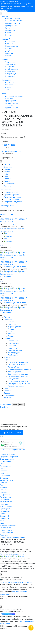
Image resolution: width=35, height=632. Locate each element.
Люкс (7, 89)
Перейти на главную (11, 432)
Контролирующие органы (18, 374)
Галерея (8, 55)
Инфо (3, 93)
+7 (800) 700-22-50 (8, 145)
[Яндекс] (21, 229)
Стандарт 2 (9, 85)
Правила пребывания (16, 386)
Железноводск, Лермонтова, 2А (16, 224)
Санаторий (5, 39)
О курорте (9, 44)
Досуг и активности (11, 199)
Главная (4, 16)
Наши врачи (10, 71)
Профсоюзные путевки (14, 21)
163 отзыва (9, 445)
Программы (9, 67)
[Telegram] (8, 229)
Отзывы (8, 33)
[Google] (15, 229)
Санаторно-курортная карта (19, 383)
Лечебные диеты (11, 69)
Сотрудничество (11, 103)
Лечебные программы (12, 197)
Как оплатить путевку (16, 364)
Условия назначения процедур (19, 369)
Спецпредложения (12, 23)
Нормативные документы (18, 381)
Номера (7, 172)
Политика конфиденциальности (12, 537)
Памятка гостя (10, 98)
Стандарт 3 (9, 87)
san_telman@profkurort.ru (11, 151)
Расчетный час (13, 367)
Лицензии (9, 105)
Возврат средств (14, 372)
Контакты (7, 186)
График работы (11, 101)
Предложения (9, 183)
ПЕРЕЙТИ (3, 11)
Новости (8, 35)
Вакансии (9, 53)
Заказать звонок (6, 221)
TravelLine (4, 407)
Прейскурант (10, 76)
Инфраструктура (11, 46)
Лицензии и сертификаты (18, 376)
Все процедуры (11, 74)
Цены (7, 28)
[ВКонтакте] (2, 229)
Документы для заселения (18, 362)
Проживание (6, 80)
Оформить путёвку (11, 194)
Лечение (4, 59)
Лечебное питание (15, 350)
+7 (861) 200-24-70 (20, 219)
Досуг (7, 51)
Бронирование (11, 25)
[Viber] (15, 556)
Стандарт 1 (9, 82)
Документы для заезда (14, 96)
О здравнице (10, 62)
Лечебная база (10, 64)
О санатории (10, 41)
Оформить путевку (12, 18)
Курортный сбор (11, 108)
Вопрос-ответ (10, 30)
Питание (8, 48)
